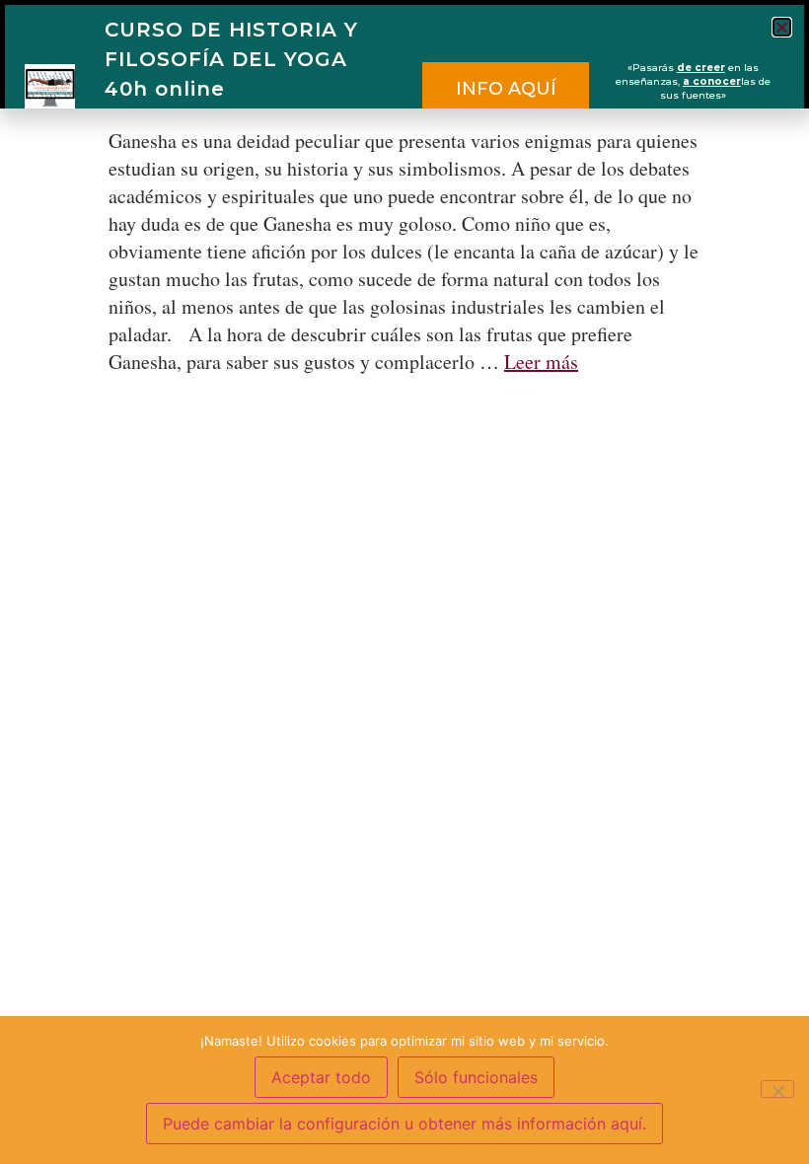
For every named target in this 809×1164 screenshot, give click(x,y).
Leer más (541, 361)
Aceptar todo (321, 1077)
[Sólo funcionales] (777, 1089)
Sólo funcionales (476, 1077)
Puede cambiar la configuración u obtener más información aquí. (404, 1123)
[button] (781, 27)
